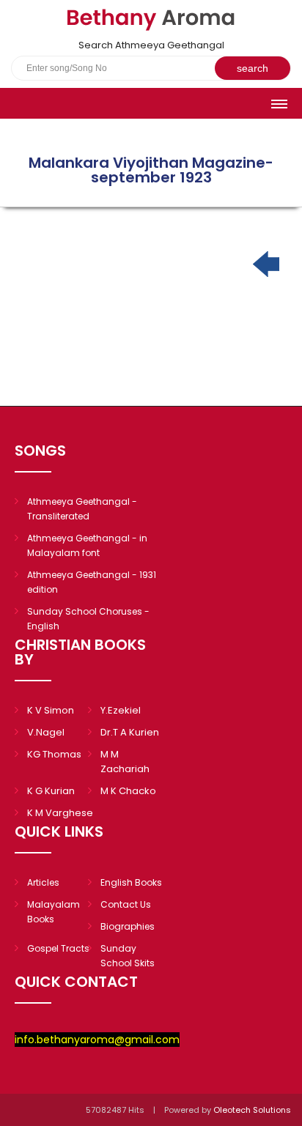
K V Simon (50, 710)
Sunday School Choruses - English (88, 618)
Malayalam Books (53, 911)
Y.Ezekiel (120, 710)
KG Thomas (54, 754)
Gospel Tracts (58, 948)
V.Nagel (46, 732)
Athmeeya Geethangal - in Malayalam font (87, 545)
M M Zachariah (125, 761)
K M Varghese (60, 813)
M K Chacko (128, 791)
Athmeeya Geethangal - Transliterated (82, 508)
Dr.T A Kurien (129, 732)
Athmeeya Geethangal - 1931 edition (91, 582)
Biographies (127, 926)
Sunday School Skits (127, 955)
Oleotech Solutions (253, 1110)
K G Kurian (51, 791)
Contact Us (125, 904)
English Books (131, 882)
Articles (43, 882)
